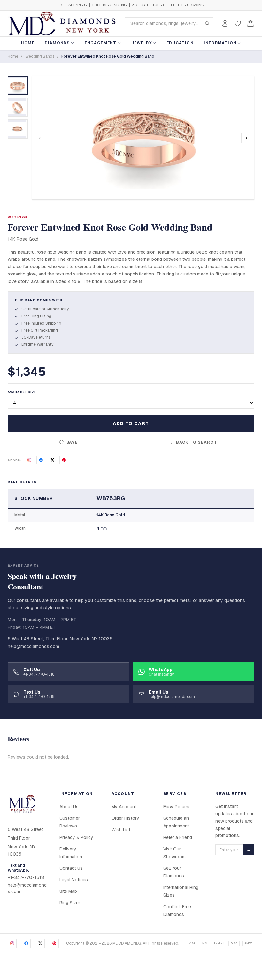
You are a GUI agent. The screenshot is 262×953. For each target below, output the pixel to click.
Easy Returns (177, 806)
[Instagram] (12, 943)
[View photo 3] (18, 129)
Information (220, 42)
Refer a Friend (177, 837)
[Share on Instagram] (29, 460)
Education (180, 42)
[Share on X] (52, 460)
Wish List (121, 830)
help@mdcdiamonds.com (33, 646)
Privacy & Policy (76, 837)
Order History (125, 818)
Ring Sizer (69, 903)
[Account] (225, 23)
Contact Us (71, 868)
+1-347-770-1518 (26, 877)
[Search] (207, 23)
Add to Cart (131, 423)
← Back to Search (193, 442)
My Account (124, 806)
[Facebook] (26, 943)
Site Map (68, 891)
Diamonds (57, 42)
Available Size (22, 392)
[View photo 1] (18, 85)
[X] (40, 943)
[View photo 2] (18, 107)
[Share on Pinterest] (63, 460)
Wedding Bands (39, 56)
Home (28, 42)
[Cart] (250, 23)
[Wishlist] (238, 23)
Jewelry (141, 42)
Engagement (101, 42)
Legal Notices (73, 880)
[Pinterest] (54, 943)
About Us (69, 806)
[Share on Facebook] (40, 460)
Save (72, 442)
